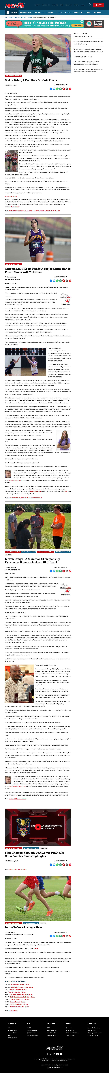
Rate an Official (51, 1035)
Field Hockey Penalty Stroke (19, 987)
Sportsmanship (12, 1038)
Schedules (45, 5)
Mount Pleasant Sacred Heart (17, 210)
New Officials (92, 1030)
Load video (41, 836)
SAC (9, 1028)
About (76, 5)
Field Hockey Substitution (19, 994)
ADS (28, 1023)
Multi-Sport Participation (34, 497)
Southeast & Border (15, 497)
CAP (48, 1028)
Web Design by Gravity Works (55, 1067)
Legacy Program (93, 1035)
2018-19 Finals (55, 210)
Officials (69, 5)
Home (6, 17)
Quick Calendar (31, 1033)
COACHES (51, 1023)
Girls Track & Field (13, 551)
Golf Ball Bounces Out (17, 1007)
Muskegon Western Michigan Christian (38, 210)
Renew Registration (93, 1028)
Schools (55, 5)
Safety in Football (14, 992)
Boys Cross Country (62, 551)
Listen (36, 948)
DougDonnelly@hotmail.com (17, 480)
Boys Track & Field (29, 551)
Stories (29, 17)
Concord (24, 497)
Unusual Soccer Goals (17, 984)
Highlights (44, 848)
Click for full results (11, 196)
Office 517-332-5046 (46, 1060)
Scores (37, 5)
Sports (11, 17)
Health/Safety (51, 1033)
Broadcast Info (70, 1030)
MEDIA (68, 1023)
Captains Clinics (12, 1033)
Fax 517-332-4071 (55, 1060)
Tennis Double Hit (15, 989)
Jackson (23, 799)
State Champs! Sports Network (18, 869)
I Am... (83, 5)
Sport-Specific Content (94, 1033)
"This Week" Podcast (72, 1033)
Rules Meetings (51, 1030)
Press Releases (70, 1035)
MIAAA (29, 1028)
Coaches (8, 554)
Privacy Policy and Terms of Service (60, 1065)
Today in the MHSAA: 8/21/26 (83, 56)
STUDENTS (12, 1023)
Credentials (69, 1028)
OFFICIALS (92, 1023)
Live (61, 5)
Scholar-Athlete (12, 1030)
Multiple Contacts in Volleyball (19, 997)
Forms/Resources (32, 1035)
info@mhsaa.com (64, 1060)
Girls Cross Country (20, 17)
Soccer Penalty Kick (17, 999)
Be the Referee (13, 1010)
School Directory (32, 1030)
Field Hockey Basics (16, 1004)
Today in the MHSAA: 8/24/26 (83, 36)
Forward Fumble (15, 1002)
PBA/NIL (10, 1035)
